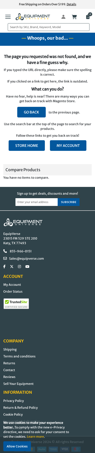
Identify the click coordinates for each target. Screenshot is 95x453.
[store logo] (33, 16)
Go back (31, 112)
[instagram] (19, 267)
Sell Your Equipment (18, 384)
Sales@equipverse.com (26, 259)
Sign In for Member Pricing (61, 17)
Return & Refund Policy (20, 408)
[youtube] (27, 267)
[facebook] (4, 267)
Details (71, 4)
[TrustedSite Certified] (16, 303)
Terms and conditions (19, 356)
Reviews (9, 377)
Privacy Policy (13, 401)
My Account (68, 145)
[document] (47, 435)
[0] (87, 17)
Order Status (13, 292)
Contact (9, 370)
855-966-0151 (20, 251)
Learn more (35, 437)
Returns (9, 363)
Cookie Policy (13, 415)
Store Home (26, 145)
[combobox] (48, 27)
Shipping (10, 349)
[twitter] (11, 267)
